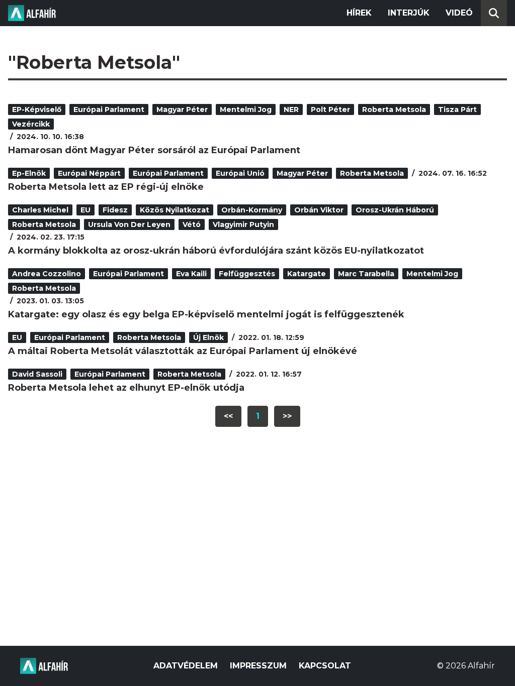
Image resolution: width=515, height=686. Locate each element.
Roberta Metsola (394, 109)
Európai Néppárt (89, 173)
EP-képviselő (36, 109)
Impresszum (258, 665)
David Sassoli (37, 374)
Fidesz (115, 209)
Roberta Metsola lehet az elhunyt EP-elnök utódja (126, 387)
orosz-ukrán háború (395, 209)
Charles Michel (40, 209)
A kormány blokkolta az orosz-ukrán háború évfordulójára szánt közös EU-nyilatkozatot (216, 250)
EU (85, 209)
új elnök (208, 337)
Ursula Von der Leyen (129, 224)
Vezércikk (31, 124)
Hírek (359, 13)
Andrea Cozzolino (46, 273)
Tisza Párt (457, 109)
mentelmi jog (246, 109)
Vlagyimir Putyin (243, 224)
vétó (192, 224)
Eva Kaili (191, 273)
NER (291, 109)
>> (287, 416)
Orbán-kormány (251, 209)
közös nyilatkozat (174, 209)
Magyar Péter (182, 109)
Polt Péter (330, 109)
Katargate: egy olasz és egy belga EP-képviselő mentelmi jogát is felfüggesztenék (206, 314)
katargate (306, 273)
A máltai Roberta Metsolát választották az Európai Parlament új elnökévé (182, 351)
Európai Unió (240, 173)
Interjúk (409, 13)
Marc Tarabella (366, 273)
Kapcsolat (325, 665)
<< (228, 416)
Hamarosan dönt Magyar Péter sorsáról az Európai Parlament (154, 150)
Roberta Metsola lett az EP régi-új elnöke (106, 186)
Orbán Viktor (319, 209)
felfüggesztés (247, 273)
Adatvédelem (185, 665)
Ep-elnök (29, 173)
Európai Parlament (108, 109)
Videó (459, 13)
